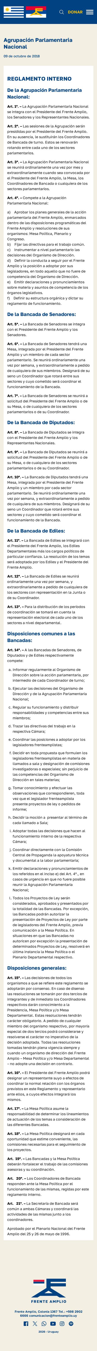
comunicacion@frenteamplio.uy (53, 1315)
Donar (75, 11)
